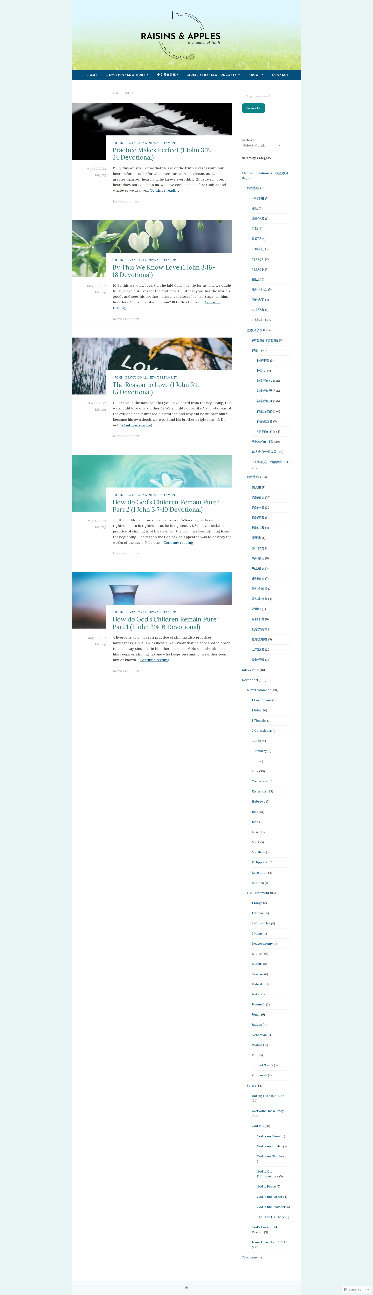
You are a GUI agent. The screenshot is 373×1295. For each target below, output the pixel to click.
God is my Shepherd (271, 1156)
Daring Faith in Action (268, 1096)
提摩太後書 (259, 639)
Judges (257, 1024)
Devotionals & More (126, 75)
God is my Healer (269, 1146)
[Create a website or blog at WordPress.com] (186, 1288)
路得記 (256, 239)
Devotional (136, 143)
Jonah (256, 1014)
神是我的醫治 (266, 391)
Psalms (257, 1045)
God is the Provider (271, 1207)
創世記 (256, 279)
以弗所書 (258, 649)
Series (251, 1085)
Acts (255, 771)
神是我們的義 (266, 411)
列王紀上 (258, 259)
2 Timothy (259, 751)
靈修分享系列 (256, 330)
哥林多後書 (259, 599)
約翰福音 (258, 497)
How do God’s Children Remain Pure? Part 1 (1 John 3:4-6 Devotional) (166, 623)
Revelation (259, 872)
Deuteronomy (262, 943)
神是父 (261, 371)
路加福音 (258, 578)
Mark (256, 842)
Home (92, 75)
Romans (258, 883)
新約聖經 (253, 477)
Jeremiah (258, 1004)
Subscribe (253, 108)
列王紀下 (258, 269)
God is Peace (266, 1186)
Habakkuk (259, 984)
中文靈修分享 (166, 75)
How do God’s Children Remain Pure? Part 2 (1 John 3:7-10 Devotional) (166, 505)
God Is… (258, 1126)
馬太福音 (258, 568)
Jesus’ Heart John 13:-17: (269, 1242)
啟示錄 (256, 609)
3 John (256, 761)
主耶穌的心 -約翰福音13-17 (271, 462)
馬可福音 (258, 558)
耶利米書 (258, 198)
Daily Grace (250, 670)
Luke (255, 832)
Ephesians (259, 791)
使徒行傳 (258, 659)
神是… (256, 350)
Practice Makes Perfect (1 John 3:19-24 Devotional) (163, 153)
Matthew (258, 852)
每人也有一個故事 (264, 452)
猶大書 (256, 487)
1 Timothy (259, 720)
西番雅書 (258, 218)
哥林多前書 (259, 588)
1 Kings (257, 903)
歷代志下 (258, 300)
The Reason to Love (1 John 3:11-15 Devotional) (157, 388)
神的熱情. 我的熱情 (265, 340)
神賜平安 (263, 360)
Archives (248, 140)
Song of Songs (262, 1065)
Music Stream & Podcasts (212, 75)
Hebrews (258, 801)
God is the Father (269, 1197)
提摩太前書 (259, 629)
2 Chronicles (261, 923)
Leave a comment (126, 201)
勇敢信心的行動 (263, 441)
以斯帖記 (258, 320)
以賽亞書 (258, 310)
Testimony (250, 1257)
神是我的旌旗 (266, 401)
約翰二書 (258, 528)
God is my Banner (270, 1136)
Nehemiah (259, 1035)
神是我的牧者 (266, 381)
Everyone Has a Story (268, 1111)
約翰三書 (258, 517)
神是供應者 (264, 421)
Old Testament (258, 893)
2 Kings (257, 933)
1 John (118, 143)
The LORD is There (271, 1217)
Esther (257, 954)
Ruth (255, 1055)
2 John (256, 741)
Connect (280, 75)
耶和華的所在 (266, 431)
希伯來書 (258, 619)
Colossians (260, 781)
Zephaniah (259, 1075)
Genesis (257, 974)
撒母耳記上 (259, 289)
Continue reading (165, 190)
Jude (255, 822)
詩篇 (255, 228)
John (255, 812)
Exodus (257, 964)
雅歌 (255, 208)
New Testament (163, 143)
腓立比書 (258, 548)
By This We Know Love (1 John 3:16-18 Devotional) (163, 270)
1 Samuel (258, 913)
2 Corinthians (262, 730)
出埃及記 (258, 249)
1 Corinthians (261, 700)
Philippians (260, 862)
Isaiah (256, 994)
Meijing (100, 175)
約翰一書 (258, 507)
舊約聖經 (253, 188)
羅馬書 (256, 538)
